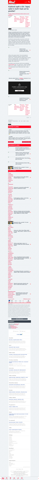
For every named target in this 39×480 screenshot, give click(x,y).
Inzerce (17, 469)
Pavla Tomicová (20, 313)
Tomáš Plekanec (19, 315)
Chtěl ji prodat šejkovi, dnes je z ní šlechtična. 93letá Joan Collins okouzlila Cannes (21, 244)
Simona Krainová (18, 314)
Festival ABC (20, 422)
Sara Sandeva (14, 314)
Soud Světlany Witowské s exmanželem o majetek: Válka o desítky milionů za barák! (22, 272)
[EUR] (9, 300)
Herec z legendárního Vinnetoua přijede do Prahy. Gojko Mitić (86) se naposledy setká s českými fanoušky (21, 258)
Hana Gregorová (10, 307)
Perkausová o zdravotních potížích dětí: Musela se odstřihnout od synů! (21, 188)
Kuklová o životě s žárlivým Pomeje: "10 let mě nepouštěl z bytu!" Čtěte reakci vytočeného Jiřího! (22, 153)
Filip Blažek (21, 306)
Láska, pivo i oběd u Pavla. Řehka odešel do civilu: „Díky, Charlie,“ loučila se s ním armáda (22, 231)
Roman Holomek (11, 64)
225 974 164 (16, 324)
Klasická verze (16, 331)
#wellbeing (14, 406)
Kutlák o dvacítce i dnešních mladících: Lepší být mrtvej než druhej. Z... (17, 350)
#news (17, 406)
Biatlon (15, 347)
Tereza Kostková (15, 315)
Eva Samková (14, 306)
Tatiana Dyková (10, 315)
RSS (22, 469)
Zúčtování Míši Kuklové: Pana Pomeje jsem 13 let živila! (22, 159)
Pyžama (10, 453)
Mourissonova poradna (12, 422)
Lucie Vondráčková (17, 311)
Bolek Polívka (25, 304)
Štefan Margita (23, 314)
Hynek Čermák (25, 307)
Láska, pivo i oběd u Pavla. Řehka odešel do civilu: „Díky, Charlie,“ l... (17, 355)
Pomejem (21, 78)
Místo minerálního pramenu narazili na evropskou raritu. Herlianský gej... (17, 402)
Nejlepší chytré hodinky (12, 377)
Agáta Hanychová (10, 304)
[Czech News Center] (21, 334)
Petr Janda (24, 313)
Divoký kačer (15, 399)
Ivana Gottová (13, 308)
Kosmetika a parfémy (11, 454)
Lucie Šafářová (13, 311)
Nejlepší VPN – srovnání (24, 377)
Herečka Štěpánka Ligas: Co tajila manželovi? (14, 431)
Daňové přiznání (11, 384)
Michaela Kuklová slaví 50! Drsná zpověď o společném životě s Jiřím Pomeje (24, 73)
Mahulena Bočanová (27, 311)
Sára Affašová (10, 314)
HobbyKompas (10, 442)
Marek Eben (9, 312)
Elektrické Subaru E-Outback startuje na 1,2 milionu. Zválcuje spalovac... (17, 371)
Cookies (21, 474)
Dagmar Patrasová (16, 305)
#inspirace (10, 406)
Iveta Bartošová (17, 308)
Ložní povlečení (11, 457)
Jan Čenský (25, 308)
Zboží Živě (10, 437)
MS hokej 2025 (11, 347)
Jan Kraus (29, 308)
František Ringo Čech (27, 306)
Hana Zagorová (15, 307)
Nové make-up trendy (24, 354)
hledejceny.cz (10, 436)
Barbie (10, 451)
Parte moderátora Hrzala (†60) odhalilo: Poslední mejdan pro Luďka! (21, 177)
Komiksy (17, 422)
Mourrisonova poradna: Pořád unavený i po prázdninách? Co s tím (16, 423)
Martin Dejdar (18, 312)
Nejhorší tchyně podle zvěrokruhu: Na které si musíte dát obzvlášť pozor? (21, 284)
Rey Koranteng (28, 313)
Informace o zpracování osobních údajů (15, 474)
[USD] (9, 302)
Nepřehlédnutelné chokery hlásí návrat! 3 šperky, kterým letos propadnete (22, 293)
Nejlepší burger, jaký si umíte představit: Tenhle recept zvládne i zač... (17, 394)
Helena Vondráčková (20, 307)
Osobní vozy (10, 438)
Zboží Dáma (10, 439)
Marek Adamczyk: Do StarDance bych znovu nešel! (15, 432)
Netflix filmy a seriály (20, 399)
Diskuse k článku (13, 126)
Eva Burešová (10, 306)
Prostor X (10, 429)
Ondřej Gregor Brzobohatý (14, 313)
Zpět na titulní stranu (19, 318)
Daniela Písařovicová (21, 305)
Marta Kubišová (14, 312)
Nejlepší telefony (18, 377)
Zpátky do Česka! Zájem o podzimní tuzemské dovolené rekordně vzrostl (17, 401)
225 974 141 (12, 325)
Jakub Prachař (22, 308)
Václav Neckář (24, 315)
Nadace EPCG (23, 384)
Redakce (20, 469)
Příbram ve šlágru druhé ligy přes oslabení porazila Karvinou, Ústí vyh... (17, 348)
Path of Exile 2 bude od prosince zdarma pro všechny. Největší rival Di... (17, 425)
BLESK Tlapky (11, 399)
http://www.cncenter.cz (14, 327)
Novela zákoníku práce (17, 384)
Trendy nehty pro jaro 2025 (17, 354)
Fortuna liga (19, 429)
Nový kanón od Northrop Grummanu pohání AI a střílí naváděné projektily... (17, 380)
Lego (9, 452)
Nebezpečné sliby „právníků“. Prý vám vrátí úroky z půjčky (21, 168)
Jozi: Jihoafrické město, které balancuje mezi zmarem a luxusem (16, 400)
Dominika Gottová (27, 305)
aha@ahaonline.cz (13, 326)
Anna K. (14, 304)
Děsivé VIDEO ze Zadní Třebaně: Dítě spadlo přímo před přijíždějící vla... (17, 356)
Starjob (10, 462)
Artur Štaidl (22, 304)
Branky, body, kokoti (15, 429)
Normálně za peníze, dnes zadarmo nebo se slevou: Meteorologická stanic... (18, 379)
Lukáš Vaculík (22, 311)
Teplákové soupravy (11, 455)
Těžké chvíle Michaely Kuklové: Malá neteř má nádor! (22, 163)
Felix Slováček (18, 306)
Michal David (22, 312)
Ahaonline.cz (10, 4)
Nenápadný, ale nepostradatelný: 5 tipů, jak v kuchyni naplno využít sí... (17, 393)
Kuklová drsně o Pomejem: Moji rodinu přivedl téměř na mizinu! (24, 50)
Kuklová (10, 68)
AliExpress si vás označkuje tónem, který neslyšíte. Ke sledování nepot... (17, 378)
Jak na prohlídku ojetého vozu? (12, 441)
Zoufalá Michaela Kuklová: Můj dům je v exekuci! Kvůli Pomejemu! (24, 99)
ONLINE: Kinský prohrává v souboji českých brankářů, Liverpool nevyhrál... (18, 349)
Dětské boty (10, 456)
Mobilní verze (23, 331)
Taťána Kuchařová (28, 314)
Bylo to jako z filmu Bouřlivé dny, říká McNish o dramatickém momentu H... (17, 372)
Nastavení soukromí (25, 474)
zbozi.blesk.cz (10, 440)
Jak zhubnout (11, 354)
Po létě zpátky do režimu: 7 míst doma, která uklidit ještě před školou (21, 199)
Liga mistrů (17, 347)
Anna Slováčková (18, 304)
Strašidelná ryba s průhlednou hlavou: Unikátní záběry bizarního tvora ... (17, 424)
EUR (12, 300)
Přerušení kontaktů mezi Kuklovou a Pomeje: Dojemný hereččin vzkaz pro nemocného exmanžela (22, 149)
